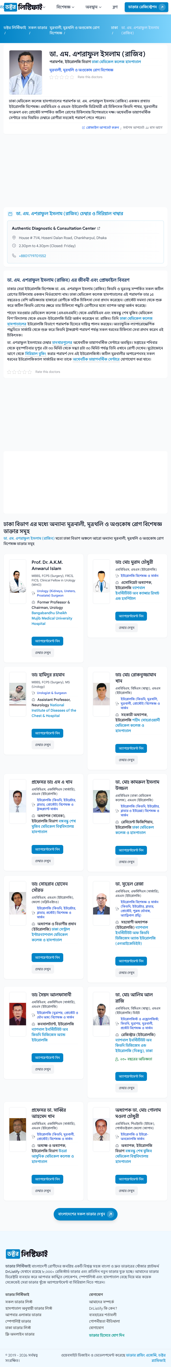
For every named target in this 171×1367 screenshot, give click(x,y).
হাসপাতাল (33, 7)
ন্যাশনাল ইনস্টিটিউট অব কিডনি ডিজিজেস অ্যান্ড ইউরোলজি (50, 1035)
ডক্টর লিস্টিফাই (15, 28)
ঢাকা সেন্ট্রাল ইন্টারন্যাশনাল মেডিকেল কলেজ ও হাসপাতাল (51, 934)
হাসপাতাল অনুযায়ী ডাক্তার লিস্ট (28, 1308)
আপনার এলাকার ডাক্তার (23, 1315)
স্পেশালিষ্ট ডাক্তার (18, 1321)
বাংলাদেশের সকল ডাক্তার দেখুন (81, 1214)
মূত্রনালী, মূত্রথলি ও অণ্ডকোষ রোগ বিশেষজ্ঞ (81, 70)
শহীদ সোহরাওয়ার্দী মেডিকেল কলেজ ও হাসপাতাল (137, 725)
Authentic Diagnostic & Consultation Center (54, 228)
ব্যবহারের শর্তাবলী (102, 1315)
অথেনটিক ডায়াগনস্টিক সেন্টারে (96, 359)
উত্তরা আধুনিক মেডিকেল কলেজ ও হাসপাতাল (53, 1156)
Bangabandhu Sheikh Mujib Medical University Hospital (52, 618)
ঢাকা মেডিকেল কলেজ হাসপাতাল (116, 62)
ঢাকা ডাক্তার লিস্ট (18, 1328)
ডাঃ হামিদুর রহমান (48, 675)
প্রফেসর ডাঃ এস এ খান (52, 782)
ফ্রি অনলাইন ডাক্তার (20, 1334)
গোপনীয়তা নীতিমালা (104, 1321)
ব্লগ (115, 7)
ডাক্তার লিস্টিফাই (18, 1266)
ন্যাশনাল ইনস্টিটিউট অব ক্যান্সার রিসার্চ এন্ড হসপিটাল (137, 593)
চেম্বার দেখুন (43, 653)
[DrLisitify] (85, 1254)
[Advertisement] (85, 169)
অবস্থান (92, 7)
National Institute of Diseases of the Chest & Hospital (54, 710)
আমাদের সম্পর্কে (101, 1302)
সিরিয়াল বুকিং (35, 354)
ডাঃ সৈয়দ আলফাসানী (51, 995)
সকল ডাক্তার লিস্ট (18, 1302)
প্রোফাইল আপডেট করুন (102, 128)
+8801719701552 (32, 256)
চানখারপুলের (62, 343)
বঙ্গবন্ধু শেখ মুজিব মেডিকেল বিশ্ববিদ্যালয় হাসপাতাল (54, 826)
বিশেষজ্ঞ (63, 7)
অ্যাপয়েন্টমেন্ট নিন (47, 641)
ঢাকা (114, 28)
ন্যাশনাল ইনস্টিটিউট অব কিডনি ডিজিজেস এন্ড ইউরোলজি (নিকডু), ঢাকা (134, 1045)
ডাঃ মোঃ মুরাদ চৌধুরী (134, 562)
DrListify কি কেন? (103, 1308)
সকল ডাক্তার (37, 28)
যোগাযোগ (96, 1328)
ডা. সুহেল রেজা (129, 884)
